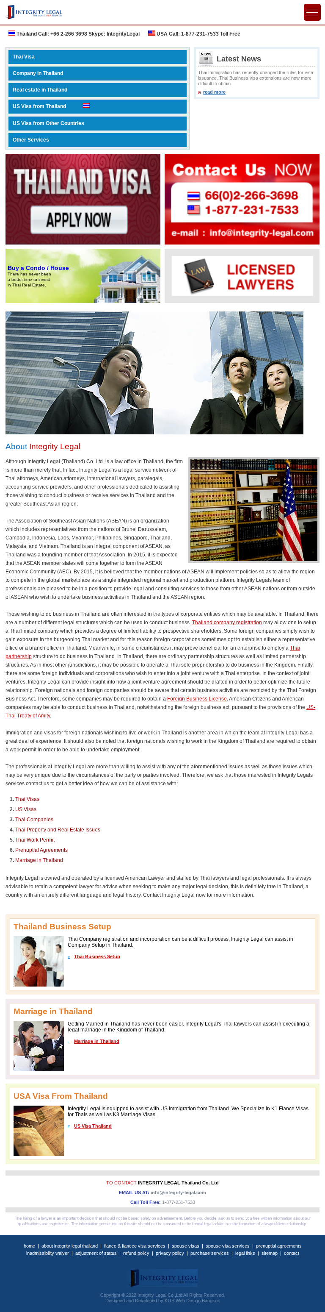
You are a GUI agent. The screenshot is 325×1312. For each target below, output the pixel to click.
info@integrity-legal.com (178, 1192)
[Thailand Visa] (83, 199)
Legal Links (245, 1253)
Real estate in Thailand (40, 90)
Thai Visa (24, 57)
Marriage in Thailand (39, 860)
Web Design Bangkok (198, 1300)
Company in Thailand (38, 73)
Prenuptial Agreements (41, 850)
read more (214, 92)
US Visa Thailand (93, 1126)
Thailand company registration (227, 622)
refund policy (136, 1253)
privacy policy (170, 1253)
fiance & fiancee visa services (134, 1245)
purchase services (209, 1253)
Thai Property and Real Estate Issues (57, 830)
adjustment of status (96, 1253)
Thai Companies (34, 820)
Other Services (31, 140)
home (29, 1245)
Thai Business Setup (97, 956)
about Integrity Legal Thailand (69, 1245)
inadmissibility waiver (47, 1253)
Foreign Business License (197, 699)
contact (291, 1253)
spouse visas (185, 1245)
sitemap (270, 1253)
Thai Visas (27, 799)
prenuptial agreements (279, 1245)
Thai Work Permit (35, 840)
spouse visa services (228, 1245)
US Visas (25, 809)
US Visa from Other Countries (48, 123)
